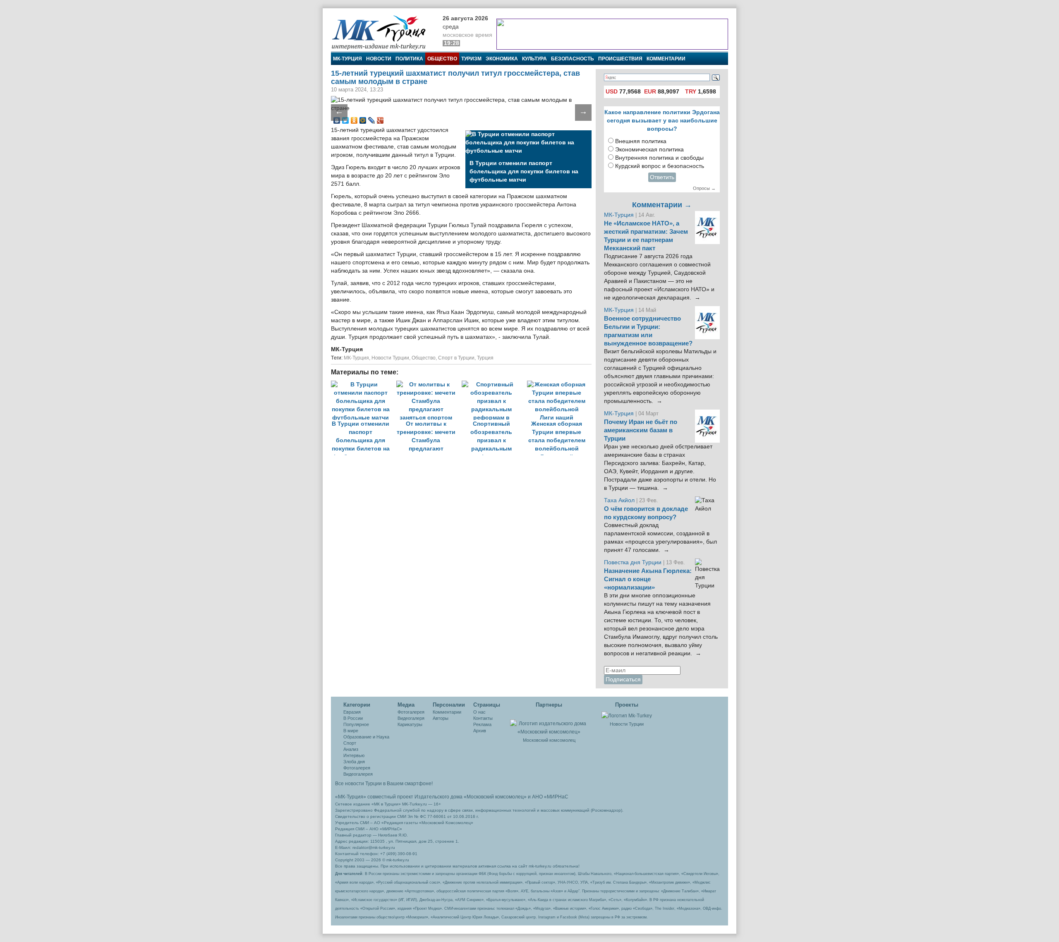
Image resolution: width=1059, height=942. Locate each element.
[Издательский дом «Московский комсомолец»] (549, 723)
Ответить (662, 177)
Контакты (483, 718)
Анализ (350, 749)
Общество (442, 59)
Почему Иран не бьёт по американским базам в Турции (640, 430)
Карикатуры (410, 724)
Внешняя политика (640, 141)
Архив (479, 730)
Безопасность (572, 59)
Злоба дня (354, 761)
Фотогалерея (356, 767)
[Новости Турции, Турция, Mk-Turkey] (626, 715)
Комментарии (666, 59)
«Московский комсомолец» (495, 797)
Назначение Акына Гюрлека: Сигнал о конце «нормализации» (648, 579)
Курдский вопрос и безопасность (659, 166)
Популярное (356, 724)
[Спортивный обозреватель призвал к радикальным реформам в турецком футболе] (494, 384)
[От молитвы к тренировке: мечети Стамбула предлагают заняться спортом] (429, 384)
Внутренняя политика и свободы (659, 158)
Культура (534, 59)
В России (353, 718)
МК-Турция (347, 59)
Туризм (471, 59)
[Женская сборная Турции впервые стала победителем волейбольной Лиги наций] (559, 384)
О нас (479, 711)
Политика (409, 59)
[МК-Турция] (382, 32)
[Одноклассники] (354, 120)
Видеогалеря (411, 718)
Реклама (482, 724)
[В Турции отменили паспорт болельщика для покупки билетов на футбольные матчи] (363, 384)
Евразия (352, 711)
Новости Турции (390, 358)
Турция (485, 358)
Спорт (349, 743)
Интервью (353, 755)
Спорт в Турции (456, 358)
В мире (350, 730)
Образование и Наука (366, 736)
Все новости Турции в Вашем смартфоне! (384, 783)
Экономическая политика (649, 149)
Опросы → (704, 188)
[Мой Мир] (363, 120)
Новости (378, 59)
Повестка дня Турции (633, 562)
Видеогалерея (358, 774)
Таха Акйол (619, 500)
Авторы (440, 718)
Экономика (502, 59)
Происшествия (620, 59)
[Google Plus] (380, 120)
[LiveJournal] (371, 120)
